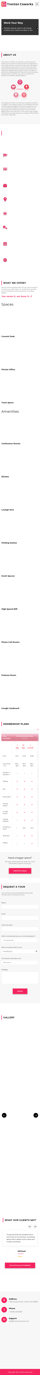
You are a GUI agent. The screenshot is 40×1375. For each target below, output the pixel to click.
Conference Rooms (10, 443)
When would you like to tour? (11, 947)
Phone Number (7, 925)
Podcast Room (8, 675)
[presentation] (4, 1115)
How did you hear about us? (11, 958)
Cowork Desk (8, 336)
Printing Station (9, 543)
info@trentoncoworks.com (19, 1321)
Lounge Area (7, 510)
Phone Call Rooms (10, 642)
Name (3, 903)
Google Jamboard (10, 708)
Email (3, 914)
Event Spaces (8, 576)
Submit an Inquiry (20, 871)
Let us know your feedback (20, 1265)
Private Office (8, 369)
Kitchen (5, 477)
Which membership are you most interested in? (18, 936)
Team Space (7, 402)
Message (4, 969)
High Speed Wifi (9, 609)
